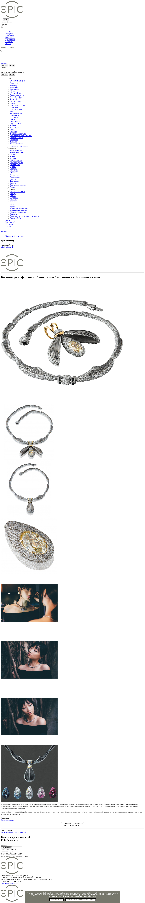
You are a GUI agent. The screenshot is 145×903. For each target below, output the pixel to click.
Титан (12, 157)
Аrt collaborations (16, 144)
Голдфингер (14, 115)
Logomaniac (14, 117)
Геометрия (14, 107)
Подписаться (6, 847)
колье (3, 832)
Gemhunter (14, 87)
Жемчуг (13, 179)
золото (15, 832)
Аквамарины (15, 177)
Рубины (13, 167)
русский (4, 65)
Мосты (12, 91)
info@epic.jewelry (7, 247)
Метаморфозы (15, 93)
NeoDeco (13, 142)
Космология (14, 89)
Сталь (12, 187)
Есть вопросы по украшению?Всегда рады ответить (72, 824)
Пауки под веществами (19, 146)
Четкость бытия (16, 113)
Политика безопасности (14, 236)
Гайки (12, 119)
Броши (12, 206)
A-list (12, 111)
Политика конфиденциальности (80, 900)
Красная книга (15, 101)
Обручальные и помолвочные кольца (24, 216)
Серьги (13, 196)
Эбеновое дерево (16, 163)
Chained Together (16, 138)
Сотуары (13, 214)
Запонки (13, 202)
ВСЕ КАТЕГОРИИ (17, 192)
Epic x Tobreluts (16, 97)
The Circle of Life (16, 99)
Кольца (13, 194)
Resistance (14, 103)
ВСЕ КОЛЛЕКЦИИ (17, 81)
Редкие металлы (16, 161)
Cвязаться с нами (7, 820)
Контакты (9, 42)
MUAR (8, 44)
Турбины (13, 126)
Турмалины (14, 181)
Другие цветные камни (19, 185)
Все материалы (16, 150)
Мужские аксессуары (18, 134)
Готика (12, 130)
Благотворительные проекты (21, 136)
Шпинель (13, 173)
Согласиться (56, 900)
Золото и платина (17, 152)
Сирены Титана (16, 123)
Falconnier (14, 140)
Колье (12, 204)
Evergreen (13, 85)
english (6, 19)
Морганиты (14, 175)
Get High (13, 132)
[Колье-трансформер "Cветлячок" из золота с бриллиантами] (62, 403)
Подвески (14, 198)
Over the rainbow (16, 109)
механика (9, 832)
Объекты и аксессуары (19, 208)
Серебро (13, 155)
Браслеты (13, 200)
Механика (14, 83)
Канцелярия (14, 128)
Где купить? (10, 40)
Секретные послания (18, 105)
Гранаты (13, 183)
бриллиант (23, 832)
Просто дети (15, 121)
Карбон (13, 159)
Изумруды (14, 171)
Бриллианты (15, 165)
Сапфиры (13, 169)
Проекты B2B (15, 218)
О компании (10, 38)
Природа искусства (17, 95)
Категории (9, 36)
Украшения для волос (18, 210)
